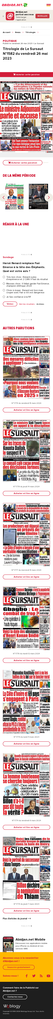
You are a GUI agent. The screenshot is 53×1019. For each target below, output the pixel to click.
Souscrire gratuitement (18, 967)
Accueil (6, 32)
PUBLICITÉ (26, 27)
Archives (40, 304)
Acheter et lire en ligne (26, 410)
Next (49, 197)
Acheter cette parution (28, 74)
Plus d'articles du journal (15, 918)
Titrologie (30, 32)
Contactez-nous (15, 997)
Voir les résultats (27, 304)
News (17, 32)
